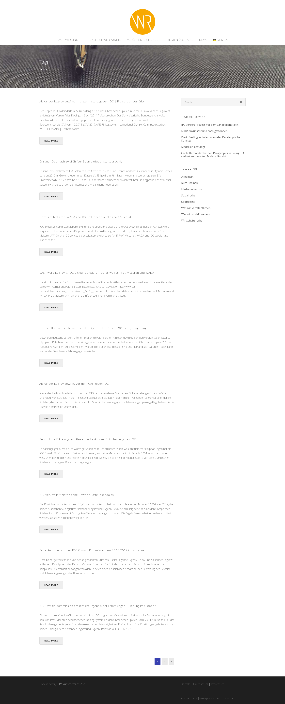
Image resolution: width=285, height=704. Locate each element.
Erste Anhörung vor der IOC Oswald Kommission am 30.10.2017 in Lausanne (92, 550)
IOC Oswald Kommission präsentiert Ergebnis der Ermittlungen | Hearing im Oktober (97, 606)
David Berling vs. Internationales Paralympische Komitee (210, 138)
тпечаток (227, 698)
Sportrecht (188, 202)
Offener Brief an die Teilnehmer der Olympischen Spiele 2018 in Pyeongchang (92, 328)
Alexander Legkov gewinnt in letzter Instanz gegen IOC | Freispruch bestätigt (91, 101)
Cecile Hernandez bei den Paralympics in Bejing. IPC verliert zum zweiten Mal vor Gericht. (213, 154)
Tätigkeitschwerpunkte (102, 39)
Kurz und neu (189, 183)
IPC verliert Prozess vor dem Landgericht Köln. (209, 125)
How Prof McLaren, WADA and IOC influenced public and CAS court (85, 217)
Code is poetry (47, 684)
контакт (185, 698)
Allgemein (187, 176)
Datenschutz (200, 684)
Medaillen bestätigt (193, 147)
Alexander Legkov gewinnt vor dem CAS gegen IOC (74, 383)
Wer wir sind (68, 39)
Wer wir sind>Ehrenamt (195, 214)
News (203, 39)
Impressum (217, 684)
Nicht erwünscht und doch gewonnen (204, 131)
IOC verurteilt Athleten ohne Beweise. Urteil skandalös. (76, 495)
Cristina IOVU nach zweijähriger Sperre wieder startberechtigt (81, 161)
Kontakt (185, 684)
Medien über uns (179, 39)
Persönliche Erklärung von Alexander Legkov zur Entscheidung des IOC (87, 439)
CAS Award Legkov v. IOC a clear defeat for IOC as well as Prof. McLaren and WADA (96, 272)
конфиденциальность (206, 698)
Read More (51, 140)
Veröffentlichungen (143, 39)
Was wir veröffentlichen (195, 208)
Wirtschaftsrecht (191, 220)
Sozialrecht (188, 195)
